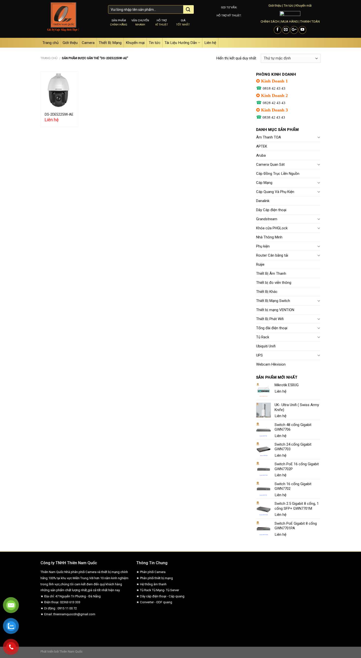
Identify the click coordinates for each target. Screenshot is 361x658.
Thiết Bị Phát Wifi (270, 319)
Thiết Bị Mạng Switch (273, 301)
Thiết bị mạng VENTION (275, 310)
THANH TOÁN (310, 21)
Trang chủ (50, 43)
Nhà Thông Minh (269, 237)
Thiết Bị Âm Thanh (271, 273)
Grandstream (266, 219)
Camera (88, 43)
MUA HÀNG (289, 21)
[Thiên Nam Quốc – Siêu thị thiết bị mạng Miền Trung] (71, 19)
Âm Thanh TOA (268, 137)
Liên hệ (210, 43)
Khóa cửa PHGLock (272, 228)
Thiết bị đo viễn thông (273, 282)
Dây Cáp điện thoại (271, 210)
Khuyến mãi (303, 5)
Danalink (262, 201)
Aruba (261, 155)
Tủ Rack (262, 337)
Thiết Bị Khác (267, 291)
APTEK (261, 146)
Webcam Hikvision (271, 364)
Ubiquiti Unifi (266, 346)
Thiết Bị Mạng (110, 43)
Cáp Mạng (264, 182)
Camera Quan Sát (270, 164)
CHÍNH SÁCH (270, 21)
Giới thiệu (274, 5)
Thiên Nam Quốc (71, 651)
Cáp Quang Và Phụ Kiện (275, 192)
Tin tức (288, 5)
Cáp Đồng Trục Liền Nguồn (277, 173)
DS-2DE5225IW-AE (59, 114)
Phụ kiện (263, 246)
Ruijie (260, 264)
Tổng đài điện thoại (271, 328)
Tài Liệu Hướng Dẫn (181, 43)
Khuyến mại (135, 43)
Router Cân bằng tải (272, 255)
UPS (259, 355)
